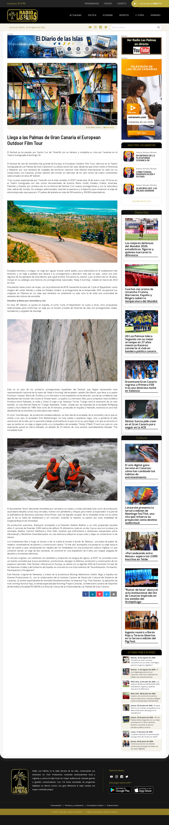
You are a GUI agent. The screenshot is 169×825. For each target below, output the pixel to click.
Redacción (109, 127)
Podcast (108, 3)
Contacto (121, 3)
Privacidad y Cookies (95, 805)
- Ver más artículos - (141, 201)
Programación (92, 3)
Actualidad (75, 15)
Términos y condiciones (74, 805)
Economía (108, 15)
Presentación (56, 805)
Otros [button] (140, 15)
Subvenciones (112, 805)
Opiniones (155, 15)
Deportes (124, 15)
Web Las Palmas (110, 812)
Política (92, 15)
